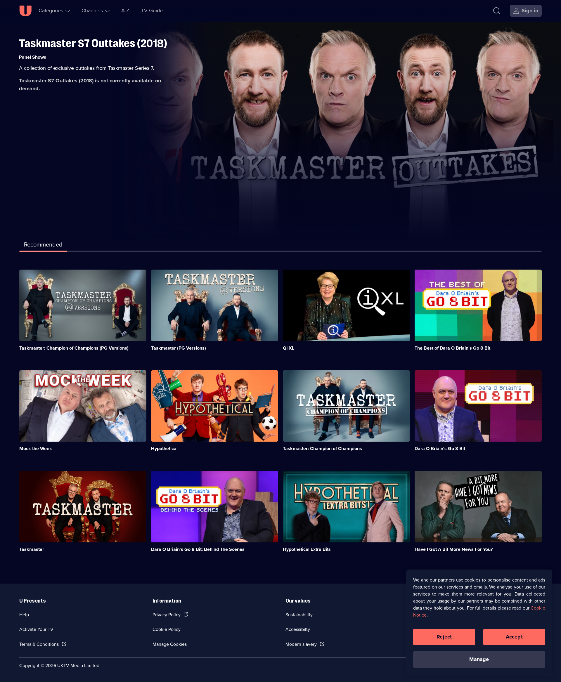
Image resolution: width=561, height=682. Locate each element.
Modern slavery (301, 644)
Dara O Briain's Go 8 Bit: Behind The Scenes (198, 549)
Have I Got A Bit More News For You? (454, 549)
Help (24, 614)
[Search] (497, 11)
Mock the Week (35, 448)
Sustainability (299, 614)
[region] (479, 622)
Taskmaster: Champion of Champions (322, 448)
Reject (444, 637)
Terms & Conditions (39, 644)
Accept (514, 637)
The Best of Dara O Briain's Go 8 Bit (452, 348)
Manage (479, 659)
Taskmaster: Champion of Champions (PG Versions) (74, 348)
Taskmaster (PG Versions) (178, 348)
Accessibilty (297, 629)
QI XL (288, 348)
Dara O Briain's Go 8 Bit (440, 448)
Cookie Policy (167, 629)
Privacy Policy (167, 614)
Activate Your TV (36, 629)
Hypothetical (164, 448)
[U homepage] (25, 11)
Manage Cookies (170, 644)
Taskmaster (31, 549)
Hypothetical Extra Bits (307, 549)
